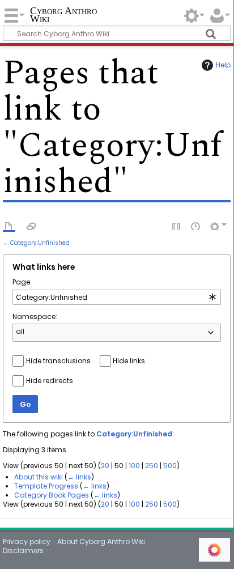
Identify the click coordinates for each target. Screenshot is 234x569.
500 (170, 465)
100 (134, 465)
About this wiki (38, 477)
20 (105, 465)
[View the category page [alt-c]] (9, 225)
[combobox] (116, 297)
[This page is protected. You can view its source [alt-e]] (177, 225)
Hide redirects (49, 380)
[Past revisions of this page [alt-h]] (196, 225)
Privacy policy (26, 541)
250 (151, 465)
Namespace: (34, 316)
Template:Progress (46, 486)
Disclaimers (23, 550)
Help (223, 65)
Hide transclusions (58, 361)
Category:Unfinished (40, 243)
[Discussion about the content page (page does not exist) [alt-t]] (31, 225)
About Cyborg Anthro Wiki (101, 541)
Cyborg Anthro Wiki (63, 15)
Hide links (129, 361)
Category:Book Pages (51, 495)
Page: (22, 282)
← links (79, 477)
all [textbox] (20, 331)
